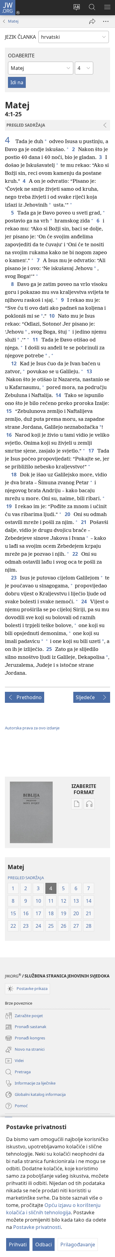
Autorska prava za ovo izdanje (32, 728)
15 (9, 411)
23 (14, 577)
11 (36, 339)
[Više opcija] (105, 21)
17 (91, 450)
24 (84, 601)
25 (49, 649)
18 (14, 474)
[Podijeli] (92, 21)
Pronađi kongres (25, 1038)
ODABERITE (21, 55)
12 (14, 363)
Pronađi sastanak (25, 1027)
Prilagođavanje (77, 1244)
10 (52, 315)
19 (9, 506)
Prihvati (18, 1244)
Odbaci (43, 1244)
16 (9, 434)
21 (84, 522)
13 (89, 371)
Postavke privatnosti (37, 1227)
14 (59, 395)
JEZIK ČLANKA (20, 37)
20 (68, 514)
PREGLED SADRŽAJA (26, 877)
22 (75, 553)
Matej (13, 21)
